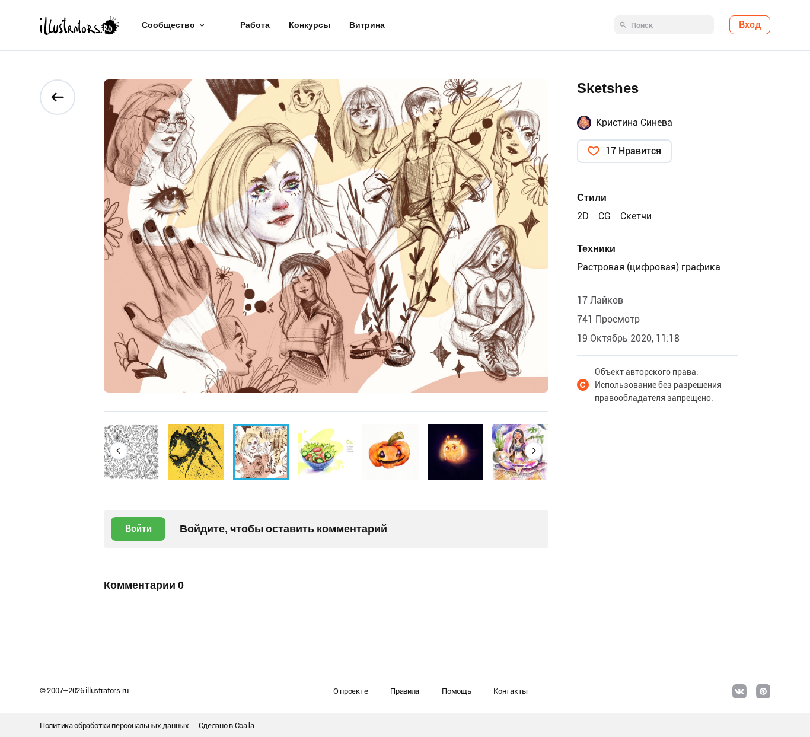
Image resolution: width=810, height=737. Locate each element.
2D (583, 216)
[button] (118, 451)
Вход (750, 25)
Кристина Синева (634, 122)
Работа (255, 25)
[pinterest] (763, 691)
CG (604, 216)
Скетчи (636, 216)
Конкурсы (309, 25)
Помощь (456, 691)
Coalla (244, 725)
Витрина (367, 25)
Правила (404, 691)
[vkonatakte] (739, 691)
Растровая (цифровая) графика (648, 267)
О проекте (350, 691)
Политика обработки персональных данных (114, 725)
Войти (138, 528)
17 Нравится (633, 151)
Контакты (510, 691)
